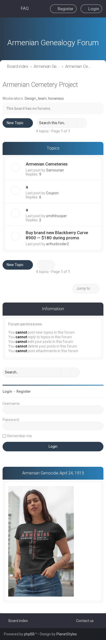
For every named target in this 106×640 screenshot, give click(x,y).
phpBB (29, 634)
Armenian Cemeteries (47, 164)
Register (23, 391)
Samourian (55, 170)
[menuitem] (22, 8)
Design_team (36, 98)
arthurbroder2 (57, 244)
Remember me (19, 436)
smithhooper (56, 216)
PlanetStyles (66, 634)
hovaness (56, 98)
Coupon (52, 193)
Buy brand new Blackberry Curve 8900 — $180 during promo (57, 235)
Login (7, 391)
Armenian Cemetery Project (40, 84)
